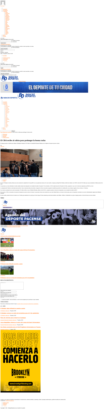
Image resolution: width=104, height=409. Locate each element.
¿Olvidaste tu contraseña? (5, 44)
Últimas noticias (6, 137)
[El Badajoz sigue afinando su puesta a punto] (7, 260)
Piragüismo (7, 28)
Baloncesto (7, 13)
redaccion (2, 146)
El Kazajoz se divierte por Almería (13, 226)
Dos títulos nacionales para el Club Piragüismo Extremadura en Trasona (20, 327)
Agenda (4, 36)
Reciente (4, 136)
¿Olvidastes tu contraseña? (5, 69)
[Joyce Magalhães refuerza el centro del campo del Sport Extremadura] (7, 246)
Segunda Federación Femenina (6, 247)
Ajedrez (6, 14)
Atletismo (7, 15)
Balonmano (7, 16)
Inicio (1, 132)
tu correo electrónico (15, 47)
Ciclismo (7, 17)
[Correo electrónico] (12, 207)
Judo (6, 23)
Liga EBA (9, 132)
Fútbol (6, 12)
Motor (6, 24)
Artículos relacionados (6, 236)
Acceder (5, 55)
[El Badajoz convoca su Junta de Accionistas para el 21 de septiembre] (7, 274)
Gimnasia (7, 19)
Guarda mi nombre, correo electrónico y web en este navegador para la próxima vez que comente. (20, 299)
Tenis (6, 30)
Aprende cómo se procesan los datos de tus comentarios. (27, 303)
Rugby (6, 29)
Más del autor (16, 236)
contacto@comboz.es (10, 400)
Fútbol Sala (7, 18)
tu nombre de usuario (16, 40)
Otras (6, 34)
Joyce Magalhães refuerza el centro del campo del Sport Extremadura (17, 250)
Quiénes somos (6, 57)
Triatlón (6, 31)
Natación (7, 25)
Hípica (6, 22)
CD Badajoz (5, 10)
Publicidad (5, 58)
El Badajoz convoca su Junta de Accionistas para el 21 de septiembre (17, 277)
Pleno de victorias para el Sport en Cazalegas (13, 317)
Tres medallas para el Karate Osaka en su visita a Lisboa (17, 225)
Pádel (6, 27)
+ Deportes (5, 11)
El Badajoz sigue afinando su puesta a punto (11, 263)
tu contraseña (14, 41)
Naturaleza (7, 26)
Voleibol (6, 32)
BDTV (4, 35)
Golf (6, 21)
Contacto (5, 60)
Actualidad (5, 9)
